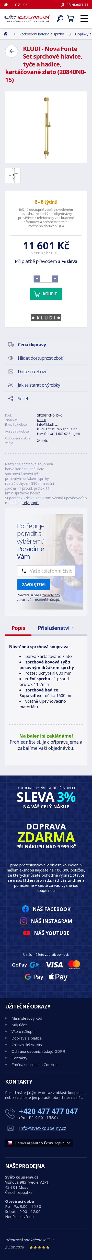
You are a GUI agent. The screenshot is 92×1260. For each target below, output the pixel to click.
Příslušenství (56, 627)
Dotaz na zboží (32, 371)
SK (25, 4)
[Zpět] (11, 51)
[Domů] (8, 4)
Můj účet (19, 1024)
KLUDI (41, 420)
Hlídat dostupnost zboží (40, 358)
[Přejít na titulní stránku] (27, 18)
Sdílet (23, 398)
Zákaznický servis (27, 1044)
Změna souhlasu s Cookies (34, 1064)
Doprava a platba (27, 1038)
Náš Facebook (52, 909)
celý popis (30, 502)
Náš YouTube (51, 933)
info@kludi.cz (47, 424)
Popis (18, 627)
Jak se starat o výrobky (39, 385)
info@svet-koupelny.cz (42, 1128)
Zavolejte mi (33, 584)
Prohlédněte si (25, 742)
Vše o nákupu (23, 1031)
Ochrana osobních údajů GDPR (38, 1051)
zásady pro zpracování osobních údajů (38, 597)
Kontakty (19, 1057)
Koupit (50, 294)
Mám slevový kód (27, 1018)
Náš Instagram (51, 921)
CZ (17, 4)
